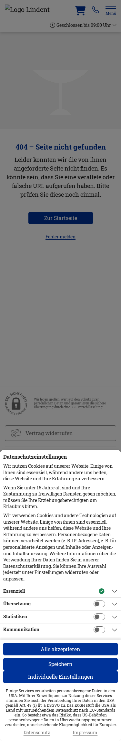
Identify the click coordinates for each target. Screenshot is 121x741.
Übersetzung (17, 603)
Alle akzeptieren (60, 649)
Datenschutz (37, 733)
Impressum (85, 733)
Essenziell (14, 591)
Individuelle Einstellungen (60, 676)
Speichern (60, 664)
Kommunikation (21, 629)
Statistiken (15, 616)
